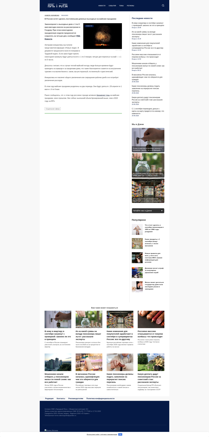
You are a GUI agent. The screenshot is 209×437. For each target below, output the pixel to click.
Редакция (49, 398)
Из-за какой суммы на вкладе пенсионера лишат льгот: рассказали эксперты (147, 34)
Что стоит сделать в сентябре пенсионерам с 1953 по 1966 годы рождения (154, 228)
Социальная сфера (53, 109)
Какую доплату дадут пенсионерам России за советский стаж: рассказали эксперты (147, 99)
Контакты (61, 398)
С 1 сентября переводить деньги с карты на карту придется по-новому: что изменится (148, 111)
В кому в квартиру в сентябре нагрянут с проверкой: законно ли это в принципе (58, 335)
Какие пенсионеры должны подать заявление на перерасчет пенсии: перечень (146, 88)
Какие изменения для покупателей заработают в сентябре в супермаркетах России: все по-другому (147, 45)
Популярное (139, 220)
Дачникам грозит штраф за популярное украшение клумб (154, 270)
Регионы (130, 6)
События (112, 6)
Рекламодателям (75, 398)
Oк (120, 434)
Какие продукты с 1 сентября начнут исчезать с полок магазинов (152, 242)
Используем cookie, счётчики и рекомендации (102, 434)
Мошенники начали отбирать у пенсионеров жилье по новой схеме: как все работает (148, 65)
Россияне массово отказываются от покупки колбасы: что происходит (150, 334)
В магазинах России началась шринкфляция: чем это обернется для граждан (147, 77)
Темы (121, 6)
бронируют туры (103, 95)
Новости (101, 6)
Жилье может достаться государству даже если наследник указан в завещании (154, 286)
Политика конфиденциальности (100, 398)
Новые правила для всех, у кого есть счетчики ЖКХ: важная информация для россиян (153, 257)
